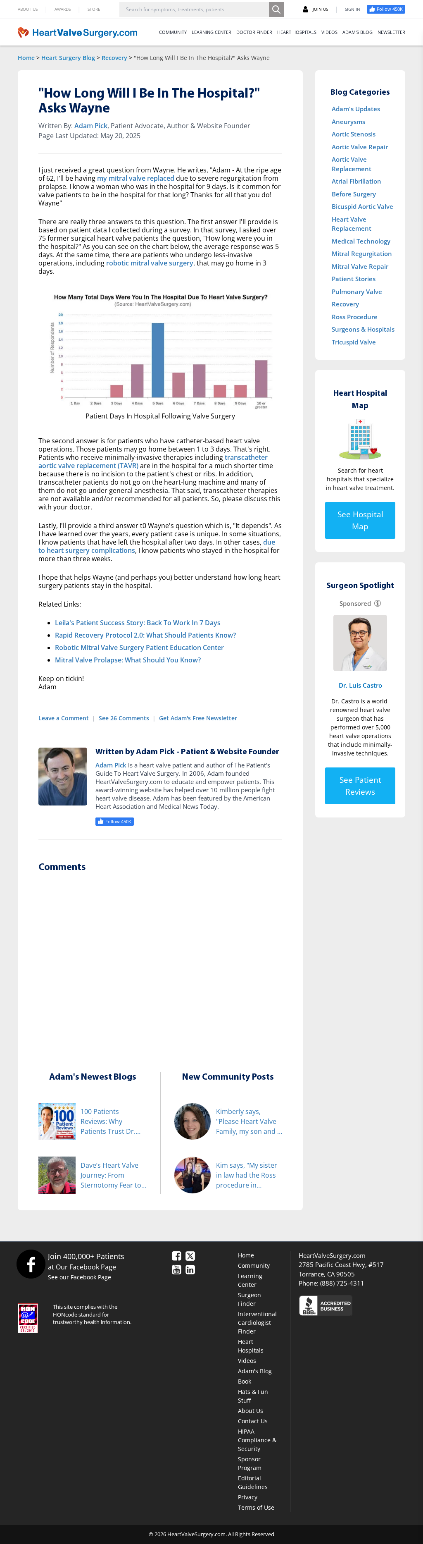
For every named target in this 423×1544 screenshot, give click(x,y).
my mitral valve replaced (135, 178)
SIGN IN (352, 9)
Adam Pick (90, 125)
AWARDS (63, 9)
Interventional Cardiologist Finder (257, 1322)
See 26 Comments (124, 718)
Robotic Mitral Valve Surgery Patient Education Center (139, 647)
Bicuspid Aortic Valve (362, 206)
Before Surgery (354, 194)
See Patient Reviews (360, 785)
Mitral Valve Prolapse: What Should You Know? (128, 659)
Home (26, 58)
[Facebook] (31, 1264)
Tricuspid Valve (354, 342)
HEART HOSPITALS (296, 32)
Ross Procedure (355, 317)
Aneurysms (348, 121)
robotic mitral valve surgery (149, 263)
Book (244, 1381)
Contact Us (253, 1421)
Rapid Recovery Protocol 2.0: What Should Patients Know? (145, 635)
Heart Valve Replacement (351, 224)
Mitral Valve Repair (360, 266)
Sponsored (355, 603)
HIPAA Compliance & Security (257, 1440)
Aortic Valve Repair (360, 147)
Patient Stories (353, 279)
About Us (250, 1411)
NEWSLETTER (391, 32)
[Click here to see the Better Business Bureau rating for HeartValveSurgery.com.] (352, 1305)
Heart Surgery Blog (68, 58)
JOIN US (320, 9)
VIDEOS (329, 32)
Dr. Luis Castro (360, 685)
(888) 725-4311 (342, 1283)
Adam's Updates (356, 109)
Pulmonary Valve (357, 291)
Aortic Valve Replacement (351, 164)
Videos (247, 1361)
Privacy (247, 1497)
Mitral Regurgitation (362, 253)
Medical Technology (361, 241)
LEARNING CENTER (211, 32)
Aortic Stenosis (353, 134)
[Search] (276, 9)
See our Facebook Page (79, 1277)
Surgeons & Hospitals (363, 329)
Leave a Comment (63, 718)
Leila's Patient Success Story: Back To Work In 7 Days (138, 622)
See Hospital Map (360, 520)
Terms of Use (256, 1507)
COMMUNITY (173, 32)
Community (254, 1265)
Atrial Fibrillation (356, 181)
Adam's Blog (255, 1371)
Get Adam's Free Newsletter (198, 718)
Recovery (114, 58)
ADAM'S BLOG (357, 32)
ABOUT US (28, 9)
